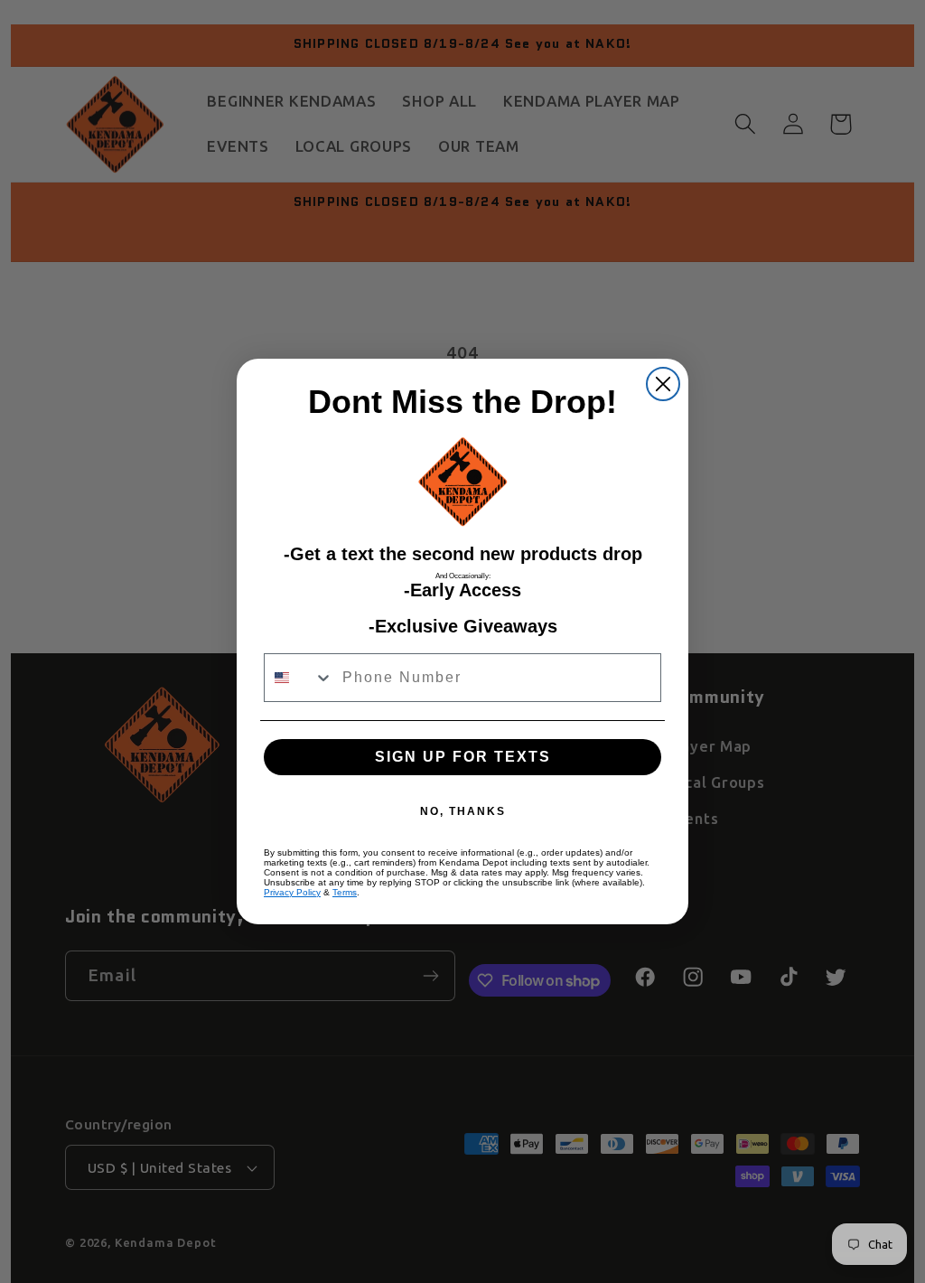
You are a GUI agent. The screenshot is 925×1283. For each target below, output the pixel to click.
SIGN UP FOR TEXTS (463, 756)
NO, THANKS (463, 811)
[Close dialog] (663, 384)
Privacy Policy (292, 892)
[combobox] (299, 677)
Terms (344, 892)
